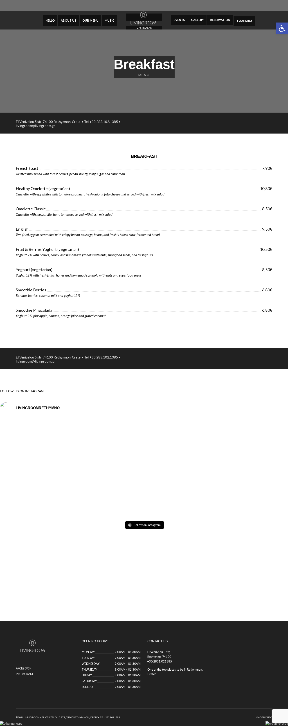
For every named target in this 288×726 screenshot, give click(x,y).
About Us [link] (68, 20)
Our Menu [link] (90, 20)
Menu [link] (144, 75)
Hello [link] (50, 20)
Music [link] (109, 20)
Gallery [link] (197, 20)
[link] (282, 28)
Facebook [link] (23, 668)
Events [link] (179, 20)
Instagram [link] (24, 674)
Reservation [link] (220, 20)
